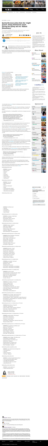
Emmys (11, 37)
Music (17, 12)
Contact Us (19, 441)
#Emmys (10, 115)
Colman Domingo (14, 148)
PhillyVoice (8, 10)
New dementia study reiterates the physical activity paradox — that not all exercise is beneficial (38, 97)
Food (33, 73)
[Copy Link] (30, 35)
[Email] (28, 35)
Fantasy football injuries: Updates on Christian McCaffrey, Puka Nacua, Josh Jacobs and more (38, 42)
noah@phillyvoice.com (11, 374)
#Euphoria (5, 151)
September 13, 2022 (11, 120)
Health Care (34, 168)
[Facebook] (20, 35)
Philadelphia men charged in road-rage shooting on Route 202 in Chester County (38, 44)
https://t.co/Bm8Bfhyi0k (7, 119)
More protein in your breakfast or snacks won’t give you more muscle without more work (38, 99)
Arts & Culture (28, 12)
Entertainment (22, 12)
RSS (40, 441)
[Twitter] (21, 35)
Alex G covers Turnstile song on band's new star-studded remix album (38, 36)
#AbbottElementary (16, 135)
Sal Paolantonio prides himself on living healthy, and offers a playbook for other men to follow (39, 95)
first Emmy (23, 128)
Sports (43, 9)
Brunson (3, 72)
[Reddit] (25, 35)
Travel (34, 127)
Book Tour (34, 111)
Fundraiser (34, 132)
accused (11, 104)
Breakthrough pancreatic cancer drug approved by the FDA (38, 87)
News (19, 9)
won (10, 127)
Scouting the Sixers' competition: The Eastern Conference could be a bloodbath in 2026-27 (38, 47)
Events (37, 9)
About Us (3, 441)
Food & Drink (10, 12)
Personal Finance (35, 137)
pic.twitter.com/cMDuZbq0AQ (17, 119)
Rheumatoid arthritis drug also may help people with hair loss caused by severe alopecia (38, 89)
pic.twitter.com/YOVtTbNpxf (8, 153)
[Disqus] (16, 403)
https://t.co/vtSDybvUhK (11, 152)
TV (14, 12)
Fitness (34, 106)
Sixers (34, 78)
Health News (35, 63)
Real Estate (34, 116)
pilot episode (8, 84)
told (17, 107)
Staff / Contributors (34, 442)
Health (25, 9)
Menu (3, 9)
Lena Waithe (11, 141)
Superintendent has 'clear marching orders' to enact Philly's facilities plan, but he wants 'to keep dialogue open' (38, 40)
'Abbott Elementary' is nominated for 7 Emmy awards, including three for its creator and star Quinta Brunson (21, 77)
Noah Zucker (9, 34)
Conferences (35, 147)
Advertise (11, 441)
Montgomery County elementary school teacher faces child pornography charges (38, 38)
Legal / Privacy (27, 441)
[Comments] (26, 35)
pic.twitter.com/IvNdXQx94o (8, 136)
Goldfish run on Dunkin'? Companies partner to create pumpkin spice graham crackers (21, 80)
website (19, 165)
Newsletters (34, 12)
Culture (31, 9)
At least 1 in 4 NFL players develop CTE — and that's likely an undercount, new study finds (38, 92)
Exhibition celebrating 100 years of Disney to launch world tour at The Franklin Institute (21, 84)
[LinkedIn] (23, 35)
